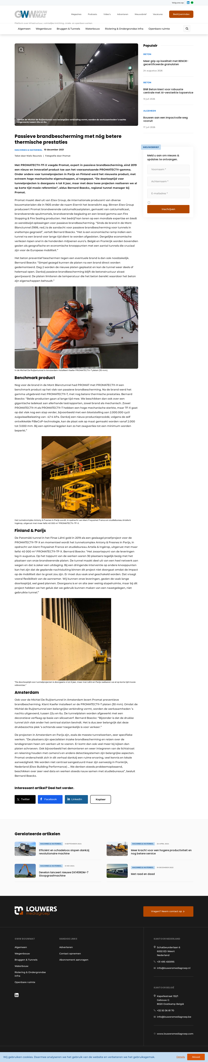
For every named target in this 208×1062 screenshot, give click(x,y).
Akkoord (196, 1057)
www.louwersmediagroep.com (175, 1033)
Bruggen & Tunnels (68, 28)
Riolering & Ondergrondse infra (124, 28)
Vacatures (158, 14)
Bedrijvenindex (181, 14)
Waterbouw (92, 28)
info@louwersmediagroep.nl (173, 968)
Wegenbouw (44, 28)
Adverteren (122, 14)
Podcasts (92, 14)
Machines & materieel (28, 150)
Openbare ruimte (159, 28)
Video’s (107, 14)
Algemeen (24, 28)
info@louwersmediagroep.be (174, 1016)
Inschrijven (168, 209)
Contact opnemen (70, 953)
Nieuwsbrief (140, 14)
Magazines (76, 14)
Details (180, 1056)
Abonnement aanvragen (73, 959)
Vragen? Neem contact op (166, 911)
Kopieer (100, 799)
